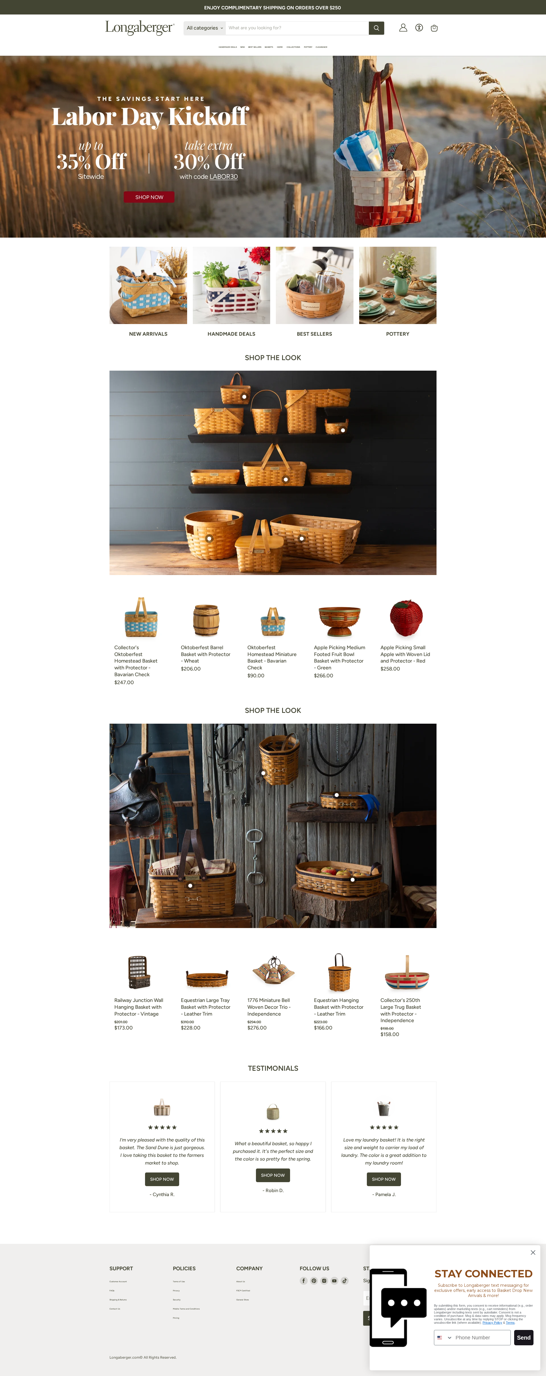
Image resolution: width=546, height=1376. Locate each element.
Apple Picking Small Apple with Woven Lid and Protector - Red (405, 654)
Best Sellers (254, 47)
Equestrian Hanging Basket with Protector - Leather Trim (338, 1007)
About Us (240, 1281)
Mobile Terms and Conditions (186, 1308)
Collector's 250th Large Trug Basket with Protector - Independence (400, 1010)
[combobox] (443, 1337)
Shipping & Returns (118, 1299)
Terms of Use (179, 1281)
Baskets (269, 47)
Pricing (176, 1318)
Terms (510, 1322)
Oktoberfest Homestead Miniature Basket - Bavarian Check (272, 657)
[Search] (376, 28)
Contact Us (114, 1308)
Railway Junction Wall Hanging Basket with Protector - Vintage (138, 1007)
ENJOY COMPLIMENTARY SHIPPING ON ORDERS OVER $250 (272, 8)
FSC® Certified (243, 1290)
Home (280, 47)
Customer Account (118, 1281)
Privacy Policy (492, 1322)
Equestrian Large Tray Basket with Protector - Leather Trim (205, 1007)
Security (177, 1299)
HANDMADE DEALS (228, 47)
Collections (294, 47)
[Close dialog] (533, 1252)
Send (524, 1338)
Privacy (176, 1290)
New (242, 47)
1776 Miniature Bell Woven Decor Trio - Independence (269, 1007)
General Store (242, 1299)
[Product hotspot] (244, 397)
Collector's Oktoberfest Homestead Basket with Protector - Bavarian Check (136, 661)
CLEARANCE (321, 47)
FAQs (111, 1290)
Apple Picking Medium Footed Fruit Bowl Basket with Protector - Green (339, 657)
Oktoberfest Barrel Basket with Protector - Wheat (205, 654)
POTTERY (308, 47)
